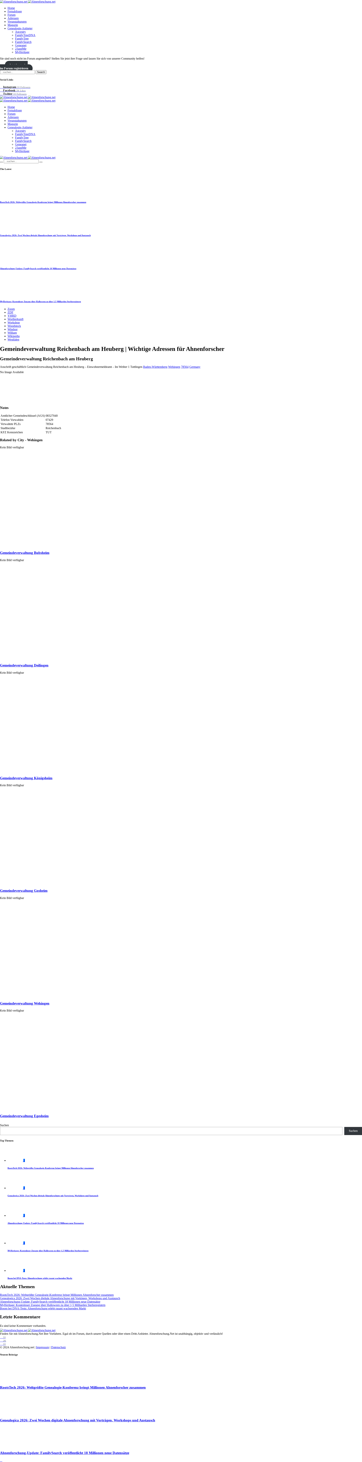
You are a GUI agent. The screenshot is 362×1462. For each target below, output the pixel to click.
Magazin (13, 25)
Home (11, 8)
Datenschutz (58, 1347)
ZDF (10, 312)
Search (41, 72)
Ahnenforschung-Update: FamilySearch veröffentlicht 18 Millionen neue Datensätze (38, 268)
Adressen (13, 18)
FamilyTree (22, 38)
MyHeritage (22, 52)
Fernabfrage (15, 11)
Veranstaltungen (17, 21)
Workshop (14, 322)
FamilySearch (23, 42)
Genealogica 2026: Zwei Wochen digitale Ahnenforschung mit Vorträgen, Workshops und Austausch (45, 235)
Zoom (11, 309)
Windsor (13, 329)
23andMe (20, 48)
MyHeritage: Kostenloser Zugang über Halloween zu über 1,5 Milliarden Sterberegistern (40, 301)
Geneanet (20, 45)
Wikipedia (14, 336)
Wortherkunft (15, 319)
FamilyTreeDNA (25, 35)
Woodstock (14, 326)
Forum (11, 14)
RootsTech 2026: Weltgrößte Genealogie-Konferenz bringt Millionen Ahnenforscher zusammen (43, 202)
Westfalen (13, 339)
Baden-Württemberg (155, 366)
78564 (185, 366)
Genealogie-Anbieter (20, 28)
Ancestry (20, 31)
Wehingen (174, 366)
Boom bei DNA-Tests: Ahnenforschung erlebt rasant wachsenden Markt (40, 1278)
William (12, 332)
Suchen (4, 1125)
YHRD (12, 315)
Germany (194, 366)
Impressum (42, 1347)
